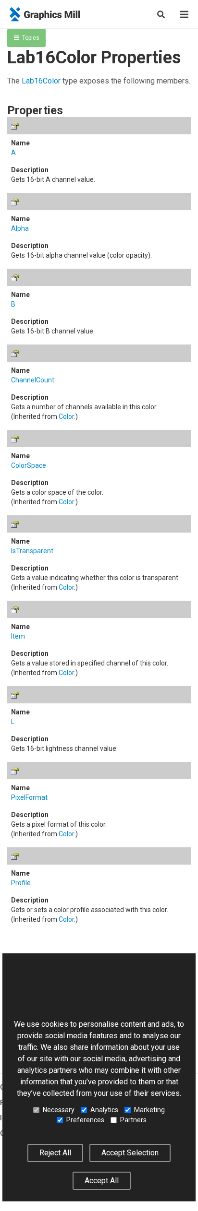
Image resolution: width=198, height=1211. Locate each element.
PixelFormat (29, 797)
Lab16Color (41, 80)
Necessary (58, 1110)
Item (18, 636)
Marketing (149, 1110)
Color (66, 416)
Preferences (85, 1120)
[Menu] (184, 14)
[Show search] (161, 14)
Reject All (55, 1152)
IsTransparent (32, 551)
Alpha (20, 228)
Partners (133, 1120)
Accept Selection (130, 1152)
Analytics (104, 1110)
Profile (21, 883)
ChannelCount (32, 380)
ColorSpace (28, 465)
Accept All (102, 1180)
